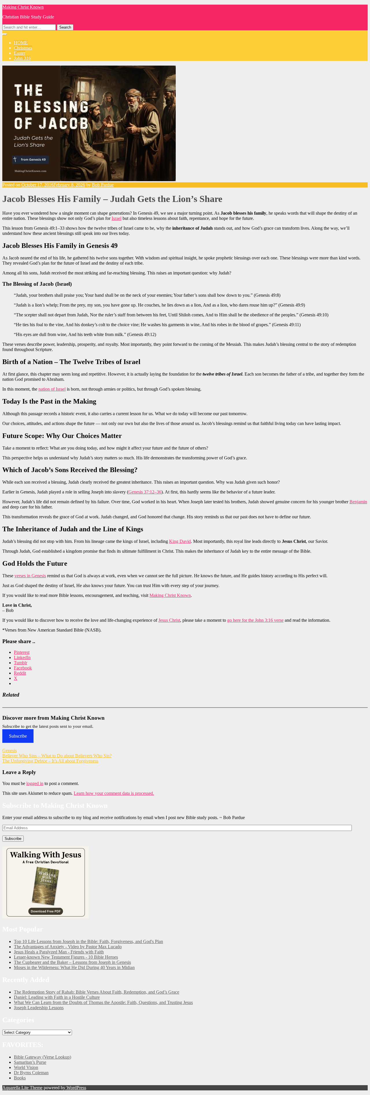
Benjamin (358, 501)
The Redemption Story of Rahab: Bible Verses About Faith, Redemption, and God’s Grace (96, 992)
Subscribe (18, 736)
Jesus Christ (169, 620)
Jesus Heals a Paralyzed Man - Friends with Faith (59, 951)
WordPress (75, 1087)
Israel (116, 218)
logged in (34, 783)
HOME (21, 42)
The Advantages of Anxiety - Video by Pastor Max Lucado (68, 946)
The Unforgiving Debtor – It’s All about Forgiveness (50, 760)
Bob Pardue (103, 184)
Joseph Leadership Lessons (39, 1007)
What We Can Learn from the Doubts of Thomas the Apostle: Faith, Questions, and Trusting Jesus (103, 1002)
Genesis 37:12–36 (144, 491)
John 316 (22, 58)
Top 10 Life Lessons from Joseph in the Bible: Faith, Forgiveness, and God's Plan (88, 941)
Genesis (9, 750)
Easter (19, 53)
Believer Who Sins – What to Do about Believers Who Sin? (57, 755)
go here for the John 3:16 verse (255, 620)
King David (180, 541)
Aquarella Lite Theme (22, 1087)
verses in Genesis (30, 575)
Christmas (23, 47)
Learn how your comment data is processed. (114, 793)
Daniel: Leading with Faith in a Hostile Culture (57, 997)
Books (20, 1077)
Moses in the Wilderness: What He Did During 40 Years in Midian (74, 967)
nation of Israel (52, 389)
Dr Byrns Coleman (31, 1072)
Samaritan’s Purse (30, 1062)
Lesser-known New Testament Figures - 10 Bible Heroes (66, 957)
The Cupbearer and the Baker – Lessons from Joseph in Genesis (72, 962)
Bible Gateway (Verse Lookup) (42, 1057)
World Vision (26, 1067)
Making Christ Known (23, 7)
